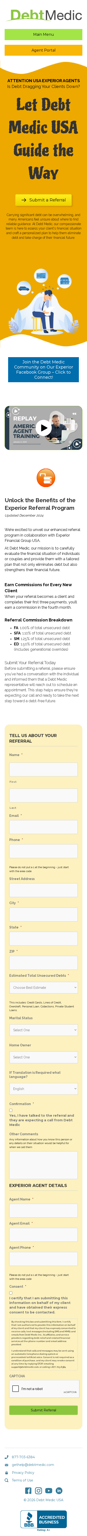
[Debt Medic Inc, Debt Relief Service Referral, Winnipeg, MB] (43, 1520)
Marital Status (20, 1018)
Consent (17, 1286)
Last (13, 807)
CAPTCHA (17, 1376)
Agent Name (21, 1199)
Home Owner (20, 1045)
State (15, 927)
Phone (16, 840)
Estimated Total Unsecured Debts (39, 975)
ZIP (13, 951)
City (14, 903)
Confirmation (21, 1104)
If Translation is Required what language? (35, 1075)
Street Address (22, 879)
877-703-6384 (23, 1457)
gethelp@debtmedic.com (33, 1465)
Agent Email (21, 1223)
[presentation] (44, 1389)
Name (16, 755)
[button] (43, 428)
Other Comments (23, 1134)
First (13, 781)
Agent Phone (21, 1247)
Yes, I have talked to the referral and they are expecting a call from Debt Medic (41, 1120)
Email (15, 816)
